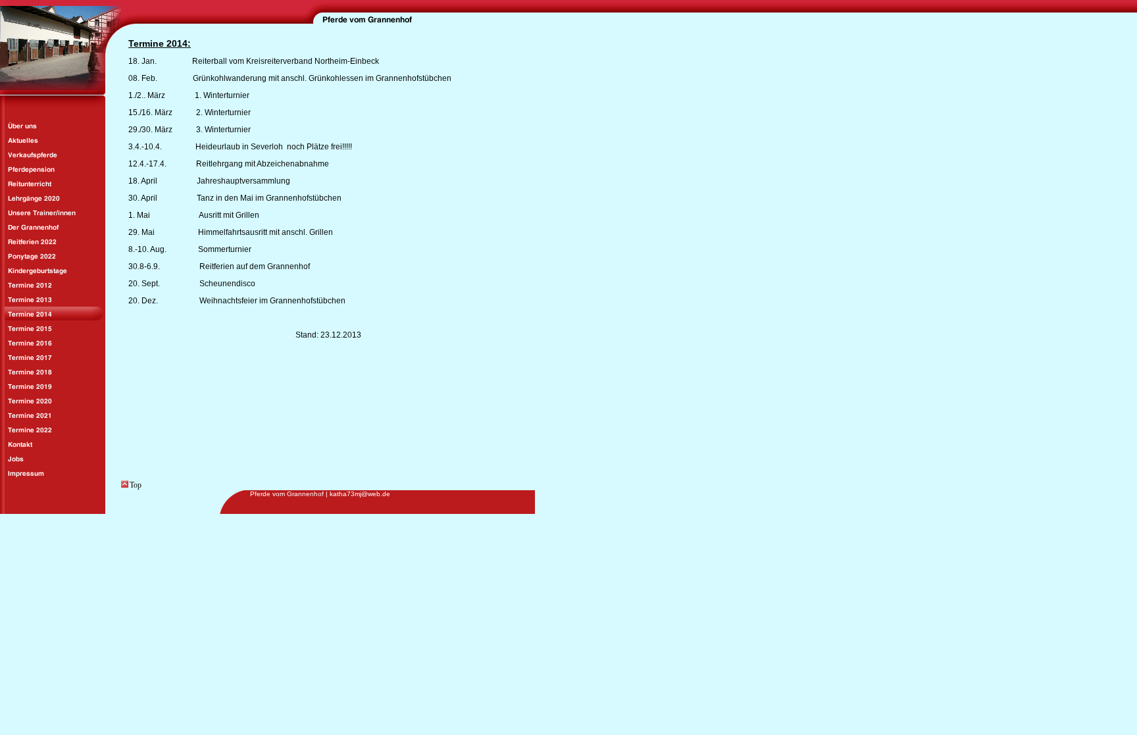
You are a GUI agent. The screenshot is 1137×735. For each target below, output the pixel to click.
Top (135, 485)
